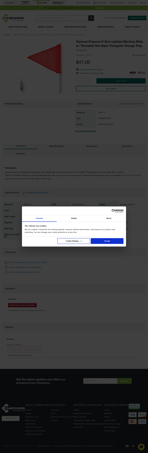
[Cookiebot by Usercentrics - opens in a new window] (113, 211)
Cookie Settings (72, 241)
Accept (107, 241)
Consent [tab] (39, 218)
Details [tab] (74, 218)
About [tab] (108, 218)
